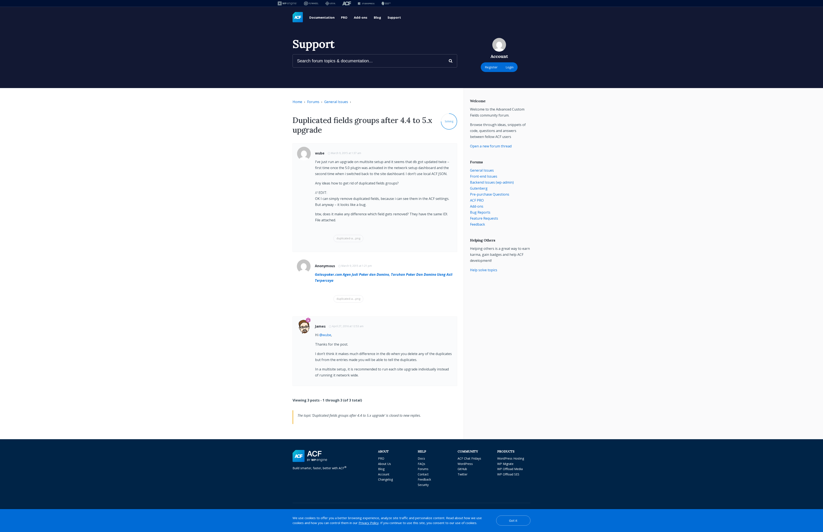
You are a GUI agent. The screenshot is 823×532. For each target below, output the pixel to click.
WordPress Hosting (510, 458)
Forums (313, 101)
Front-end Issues (483, 176)
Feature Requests (484, 218)
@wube (325, 335)
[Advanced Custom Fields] (297, 17)
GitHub (462, 469)
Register (491, 67)
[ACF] (346, 3)
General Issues (336, 101)
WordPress (465, 464)
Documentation (322, 17)
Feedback (477, 224)
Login (510, 67)
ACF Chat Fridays (469, 458)
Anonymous (325, 266)
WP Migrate (505, 464)
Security (423, 485)
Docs (421, 458)
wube (319, 153)
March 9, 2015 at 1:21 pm (356, 266)
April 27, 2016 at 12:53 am (347, 326)
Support (394, 17)
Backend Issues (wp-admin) (492, 182)
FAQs (421, 464)
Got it (513, 520)
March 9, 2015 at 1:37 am (346, 153)
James (320, 326)
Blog (377, 17)
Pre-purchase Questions (489, 194)
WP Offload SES (508, 474)
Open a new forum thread (491, 146)
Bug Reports (480, 212)
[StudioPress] (366, 3)
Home (297, 101)
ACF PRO (477, 200)
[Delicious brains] (386, 3)
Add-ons (360, 17)
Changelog (385, 479)
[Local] (330, 3)
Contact (423, 474)
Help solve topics (483, 270)
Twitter (462, 474)
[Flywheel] (311, 3)
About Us (384, 464)
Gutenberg (479, 188)
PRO (344, 17)
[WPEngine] (287, 3)
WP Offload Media (510, 469)
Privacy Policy (369, 523)
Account (383, 474)
